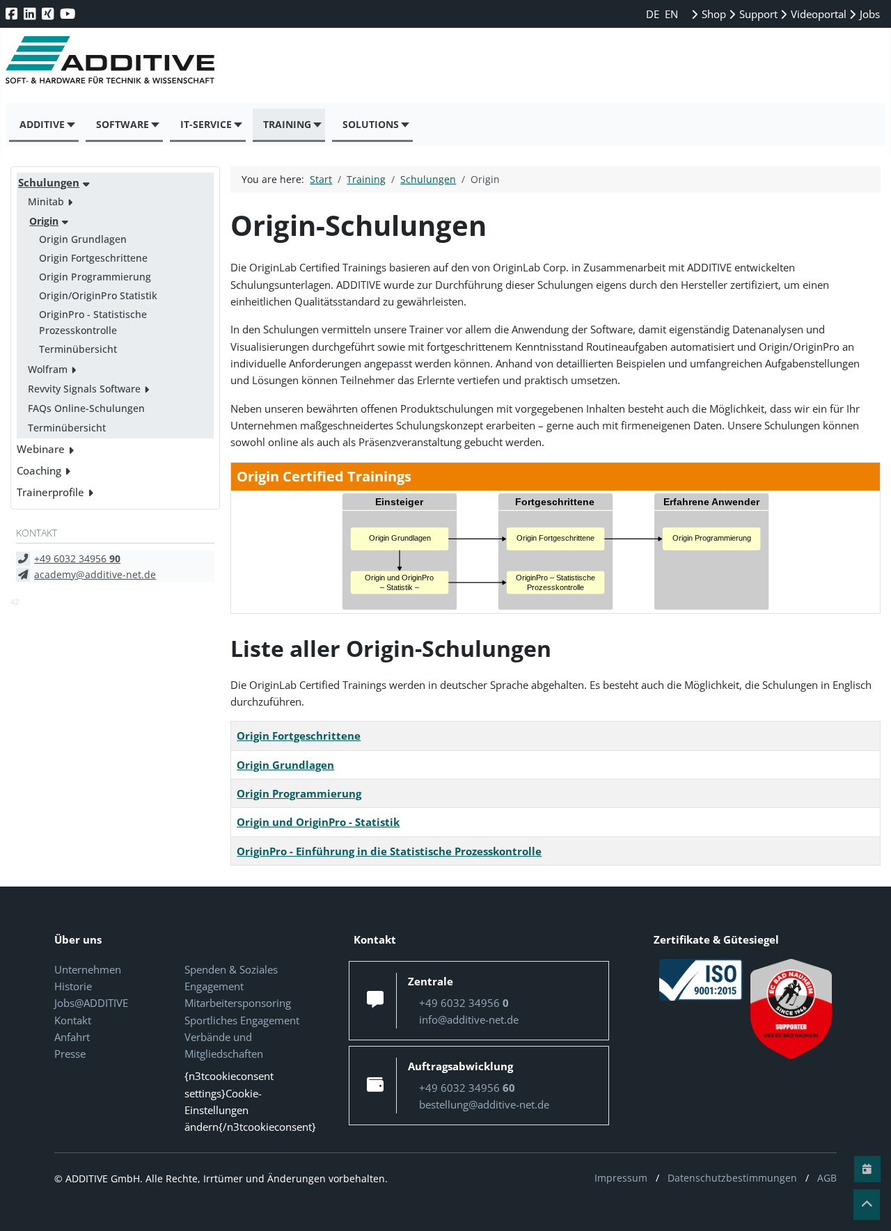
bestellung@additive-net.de (484, 1104)
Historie (73, 986)
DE (654, 14)
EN (671, 14)
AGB (827, 1177)
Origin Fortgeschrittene (93, 257)
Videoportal (817, 14)
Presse (70, 1054)
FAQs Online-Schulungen (86, 408)
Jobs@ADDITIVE (91, 1003)
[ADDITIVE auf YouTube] (69, 13)
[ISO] (701, 978)
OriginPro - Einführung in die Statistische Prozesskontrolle (389, 851)
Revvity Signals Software (84, 388)
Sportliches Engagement (241, 1020)
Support (757, 14)
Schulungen (48, 182)
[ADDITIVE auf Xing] (49, 13)
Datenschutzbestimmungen (732, 1177)
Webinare (41, 449)
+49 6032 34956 (77, 558)
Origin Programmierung (95, 276)
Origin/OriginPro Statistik (98, 295)
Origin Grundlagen (83, 239)
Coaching (39, 470)
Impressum (620, 1177)
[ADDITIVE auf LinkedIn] (31, 13)
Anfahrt (72, 1037)
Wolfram (48, 369)
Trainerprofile (50, 492)
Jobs (868, 14)
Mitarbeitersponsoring (237, 1003)
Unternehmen (87, 969)
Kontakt (72, 1020)
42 (14, 601)
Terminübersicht (78, 349)
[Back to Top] (866, 1204)
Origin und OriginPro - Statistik (318, 822)
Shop (712, 14)
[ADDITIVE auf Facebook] (13, 13)
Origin (43, 221)
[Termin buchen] (867, 1169)
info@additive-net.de (469, 1019)
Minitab (46, 201)
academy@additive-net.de (95, 574)
